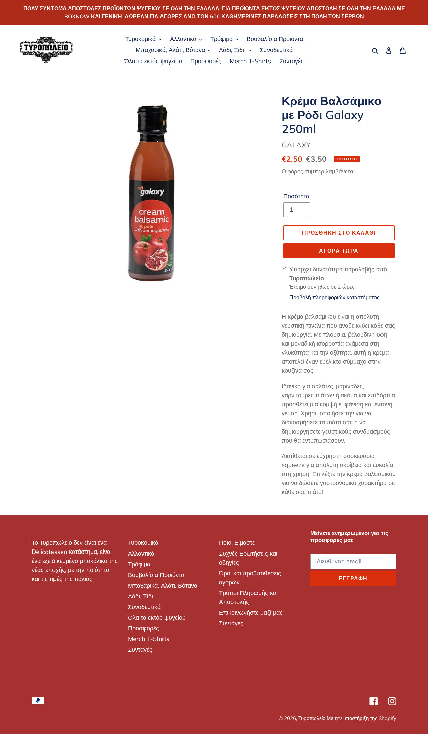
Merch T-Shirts (148, 639)
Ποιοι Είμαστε (237, 542)
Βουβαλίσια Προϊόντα (156, 575)
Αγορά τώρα (338, 250)
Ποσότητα (296, 196)
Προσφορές (143, 628)
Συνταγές (140, 649)
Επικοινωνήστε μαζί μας (251, 612)
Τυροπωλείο (312, 718)
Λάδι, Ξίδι (140, 596)
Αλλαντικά (141, 553)
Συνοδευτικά (144, 607)
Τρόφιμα (139, 564)
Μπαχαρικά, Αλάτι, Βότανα (162, 585)
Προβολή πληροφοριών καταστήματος (334, 297)
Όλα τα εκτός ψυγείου (157, 617)
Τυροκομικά (143, 542)
